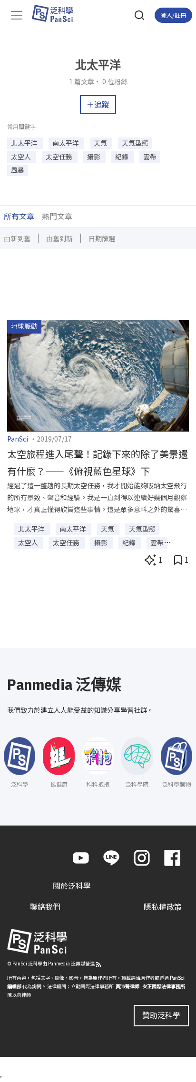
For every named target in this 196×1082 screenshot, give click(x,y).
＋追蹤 (98, 104)
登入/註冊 (173, 15)
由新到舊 (17, 238)
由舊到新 (59, 238)
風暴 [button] (17, 170)
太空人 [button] (21, 156)
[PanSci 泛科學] (56, 13)
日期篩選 (101, 238)
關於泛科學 (72, 885)
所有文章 (19, 216)
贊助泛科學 (161, 1015)
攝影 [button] (94, 156)
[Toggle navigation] (16, 15)
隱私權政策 (163, 906)
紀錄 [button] (122, 156)
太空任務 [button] (60, 156)
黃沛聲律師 (127, 986)
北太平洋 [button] (25, 143)
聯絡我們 (45, 906)
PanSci (17, 438)
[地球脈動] (98, 374)
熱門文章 (57, 216)
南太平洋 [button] (66, 143)
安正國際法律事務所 (163, 986)
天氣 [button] (101, 143)
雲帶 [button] (150, 156)
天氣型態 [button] (135, 143)
